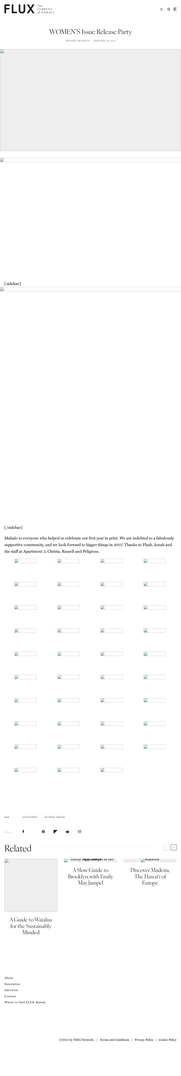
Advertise (11, 990)
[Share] (23, 831)
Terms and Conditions (114, 1039)
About (8, 978)
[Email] (79, 831)
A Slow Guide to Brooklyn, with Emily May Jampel (90, 876)
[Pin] (43, 831)
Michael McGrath (78, 40)
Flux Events (31, 817)
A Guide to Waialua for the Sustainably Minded (30, 925)
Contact (10, 996)
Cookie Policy (168, 1039)
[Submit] (67, 831)
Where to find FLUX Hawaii (25, 1002)
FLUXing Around (55, 817)
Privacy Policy (144, 1039)
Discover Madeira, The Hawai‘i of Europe (150, 876)
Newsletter (12, 984)
